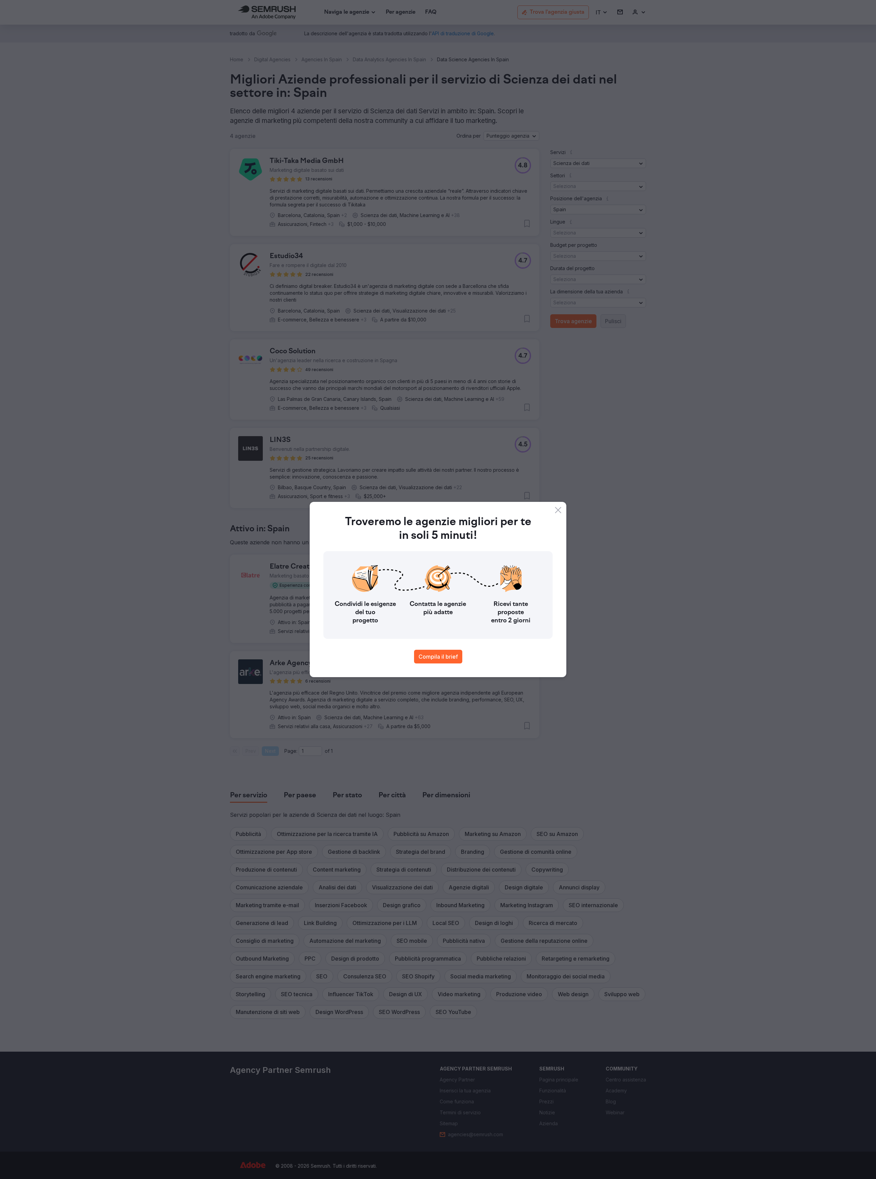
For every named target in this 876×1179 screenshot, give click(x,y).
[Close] (558, 510)
